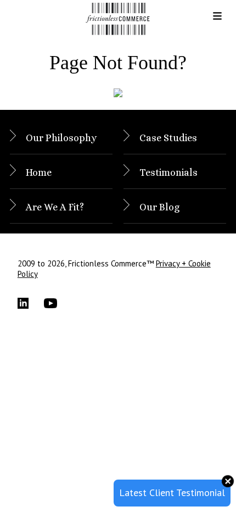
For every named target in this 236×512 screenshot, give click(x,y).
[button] (208, 20)
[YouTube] (57, 303)
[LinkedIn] (31, 303)
